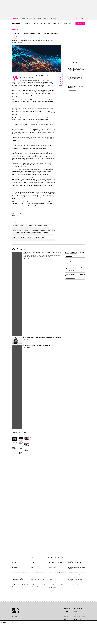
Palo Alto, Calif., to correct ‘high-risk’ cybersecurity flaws (73, 260)
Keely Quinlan (72, 72)
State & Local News (25, 232)
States (21, 225)
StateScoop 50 (67, 23)
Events (43, 23)
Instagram (81, 619)
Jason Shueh (16, 42)
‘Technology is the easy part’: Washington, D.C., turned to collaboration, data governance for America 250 (76, 68)
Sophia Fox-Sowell (73, 81)
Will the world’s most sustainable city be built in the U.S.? (74, 267)
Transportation (23, 227)
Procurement (29, 225)
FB (74, 619)
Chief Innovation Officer (19, 240)
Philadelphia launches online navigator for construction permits (38, 345)
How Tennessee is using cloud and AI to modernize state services (26, 446)
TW (76, 619)
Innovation (16, 232)
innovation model (28, 235)
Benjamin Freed (69, 263)
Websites (15, 227)
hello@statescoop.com (79, 616)
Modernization (34, 230)
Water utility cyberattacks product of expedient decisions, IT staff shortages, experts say (51, 558)
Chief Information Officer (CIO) (42, 225)
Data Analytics (48, 235)
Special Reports (36, 23)
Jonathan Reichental (39, 237)
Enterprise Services (36, 232)
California (45, 227)
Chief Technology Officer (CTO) (20, 230)
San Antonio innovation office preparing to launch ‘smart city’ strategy (74, 253)
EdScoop (53, 18)
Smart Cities (43, 230)
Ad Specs (76, 611)
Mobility (23, 237)
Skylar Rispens (27, 339)
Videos (54, 23)
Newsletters (77, 606)
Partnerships (51, 230)
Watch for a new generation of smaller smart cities (75, 275)
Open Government (50, 240)
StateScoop (15, 18)
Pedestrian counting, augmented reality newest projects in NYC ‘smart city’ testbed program (42, 253)
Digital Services (39, 235)
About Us (14, 616)
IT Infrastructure (17, 235)
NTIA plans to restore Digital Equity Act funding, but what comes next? (21, 447)
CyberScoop (46, 18)
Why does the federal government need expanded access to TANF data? (14, 446)
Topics (26, 23)
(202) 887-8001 (77, 614)
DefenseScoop (37, 18)
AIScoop (23, 18)
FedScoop (29, 18)
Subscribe (81, 23)
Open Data (41, 240)
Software (46, 232)
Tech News (15, 225)
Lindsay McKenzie (69, 255)
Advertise (77, 18)
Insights (60, 23)
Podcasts (48, 23)
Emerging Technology (35, 227)
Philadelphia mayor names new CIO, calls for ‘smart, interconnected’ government (42, 337)
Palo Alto (30, 237)
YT (82, 619)
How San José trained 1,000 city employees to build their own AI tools (75, 78)
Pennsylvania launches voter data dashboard (75, 87)
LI (78, 619)
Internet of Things (32, 240)
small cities (16, 237)
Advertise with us (78, 608)
